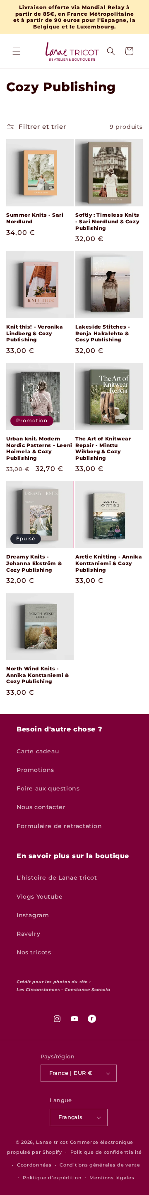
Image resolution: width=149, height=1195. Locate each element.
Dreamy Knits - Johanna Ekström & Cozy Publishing (34, 563)
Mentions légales (111, 1178)
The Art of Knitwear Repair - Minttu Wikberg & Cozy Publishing (103, 448)
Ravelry (28, 933)
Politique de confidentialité (106, 1152)
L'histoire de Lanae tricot (57, 877)
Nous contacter (41, 807)
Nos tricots (34, 952)
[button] (16, 51)
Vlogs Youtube (40, 896)
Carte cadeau (38, 751)
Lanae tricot (52, 1142)
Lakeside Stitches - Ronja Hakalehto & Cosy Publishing (102, 333)
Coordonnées (34, 1165)
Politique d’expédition (52, 1178)
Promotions (35, 770)
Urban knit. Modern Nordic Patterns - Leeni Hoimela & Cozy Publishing (39, 448)
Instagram (33, 915)
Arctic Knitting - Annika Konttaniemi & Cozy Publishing (108, 563)
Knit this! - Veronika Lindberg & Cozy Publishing (34, 333)
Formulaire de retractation (59, 826)
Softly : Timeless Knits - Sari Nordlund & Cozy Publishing (107, 221)
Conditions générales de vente (100, 1165)
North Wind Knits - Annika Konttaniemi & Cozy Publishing (37, 674)
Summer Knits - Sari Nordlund (34, 218)
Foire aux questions (48, 788)
